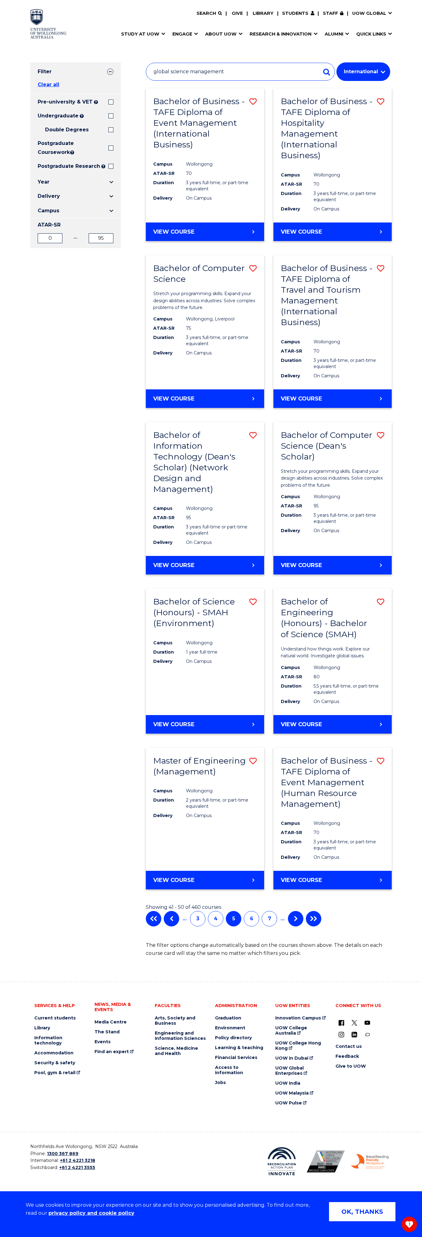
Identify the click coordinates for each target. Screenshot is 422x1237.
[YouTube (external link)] (367, 1022)
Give (237, 13)
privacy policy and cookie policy (91, 1213)
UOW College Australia (291, 1030)
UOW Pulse (288, 1103)
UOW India (287, 1083)
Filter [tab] (45, 71)
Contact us (348, 1046)
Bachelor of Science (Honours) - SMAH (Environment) (194, 612)
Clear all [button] (48, 84)
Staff (330, 13)
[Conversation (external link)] (367, 1034)
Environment (230, 1028)
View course (174, 231)
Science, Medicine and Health (176, 1051)
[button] (253, 101)
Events (103, 1041)
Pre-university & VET (65, 102)
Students (295, 13)
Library (263, 13)
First (153, 918)
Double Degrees (67, 130)
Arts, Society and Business (175, 1020)
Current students (55, 1018)
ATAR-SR (49, 225)
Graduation (228, 1018)
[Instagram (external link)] (341, 1034)
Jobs (220, 1082)
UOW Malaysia (292, 1093)
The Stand (107, 1032)
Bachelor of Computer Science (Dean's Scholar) (326, 446)
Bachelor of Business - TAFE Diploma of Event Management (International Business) (199, 123)
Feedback (347, 1056)
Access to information (229, 1070)
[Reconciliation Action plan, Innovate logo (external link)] (282, 1161)
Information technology (48, 1040)
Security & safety (54, 1062)
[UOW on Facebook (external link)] (341, 1022)
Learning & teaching (239, 1047)
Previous (171, 918)
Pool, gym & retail (54, 1072)
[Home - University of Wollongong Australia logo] (48, 24)
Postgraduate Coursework (53, 147)
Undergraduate (58, 116)
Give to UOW (350, 1066)
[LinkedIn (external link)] (354, 1034)
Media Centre (111, 1022)
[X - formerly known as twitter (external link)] (354, 1022)
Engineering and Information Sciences (180, 1036)
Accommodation (54, 1053)
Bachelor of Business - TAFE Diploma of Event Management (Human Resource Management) (327, 782)
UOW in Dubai (291, 1058)
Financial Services (236, 1057)
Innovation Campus (298, 1018)
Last (313, 918)
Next (295, 918)
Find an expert (112, 1051)
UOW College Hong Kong (298, 1045)
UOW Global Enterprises (289, 1070)
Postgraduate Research (69, 166)
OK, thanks (362, 1211)
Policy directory (233, 1037)
